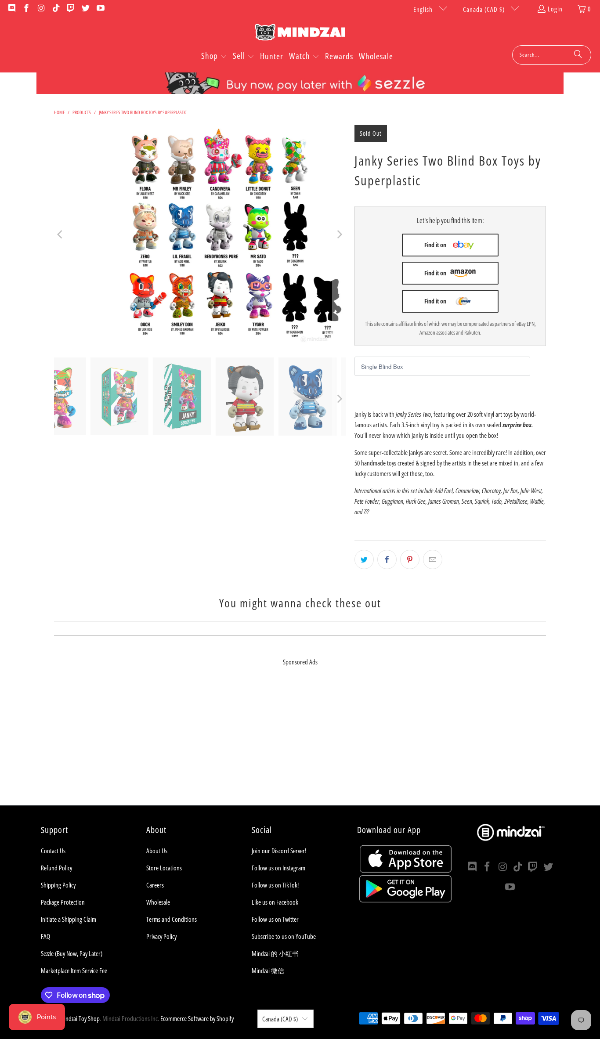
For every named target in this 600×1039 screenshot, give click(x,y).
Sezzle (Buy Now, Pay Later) (71, 953)
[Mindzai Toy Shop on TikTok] (55, 8)
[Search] (578, 55)
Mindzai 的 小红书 (275, 953)
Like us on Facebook (275, 902)
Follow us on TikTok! (275, 884)
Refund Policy (56, 867)
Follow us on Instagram (278, 867)
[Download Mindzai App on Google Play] (405, 899)
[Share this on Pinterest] (409, 559)
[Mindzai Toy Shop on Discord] (11, 8)
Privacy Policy (161, 936)
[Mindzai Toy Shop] (300, 33)
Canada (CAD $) (484, 9)
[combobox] (551, 55)
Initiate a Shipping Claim (68, 919)
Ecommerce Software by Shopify (197, 1018)
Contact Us (53, 850)
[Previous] (61, 234)
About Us (156, 850)
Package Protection (63, 902)
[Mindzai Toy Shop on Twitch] (70, 8)
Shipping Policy (58, 884)
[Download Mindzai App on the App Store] (406, 870)
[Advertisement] (300, 743)
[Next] (339, 234)
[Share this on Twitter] (364, 559)
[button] (214, 56)
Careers (155, 884)
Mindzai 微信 (268, 970)
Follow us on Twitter (275, 919)
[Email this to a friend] (432, 559)
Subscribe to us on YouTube (284, 936)
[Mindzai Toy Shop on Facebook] (26, 8)
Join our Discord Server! (279, 850)
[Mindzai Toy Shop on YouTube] (100, 8)
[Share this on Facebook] (387, 559)
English (423, 9)
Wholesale (158, 902)
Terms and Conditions (171, 919)
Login (555, 8)
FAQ (45, 936)
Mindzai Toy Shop (79, 1018)
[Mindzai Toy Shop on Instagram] (40, 8)
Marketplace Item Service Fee (74, 970)
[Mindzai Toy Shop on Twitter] (85, 8)
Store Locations (164, 867)
